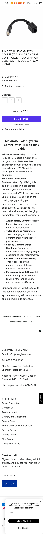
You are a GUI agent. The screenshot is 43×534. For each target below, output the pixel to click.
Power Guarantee (10, 403)
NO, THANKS (24, 528)
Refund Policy (9, 434)
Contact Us (7, 407)
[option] (21, 27)
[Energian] (18, 3)
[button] (21, 321)
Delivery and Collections (14, 416)
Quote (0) (41, 398)
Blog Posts (7, 439)
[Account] (35, 2)
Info (29, 2)
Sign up (9, 484)
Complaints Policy (11, 443)
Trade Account (9, 412)
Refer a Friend (9, 421)
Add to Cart (21, 111)
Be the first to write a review (21, 322)
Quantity (6, 95)
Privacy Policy (9, 430)
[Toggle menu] (2, 2)
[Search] (8, 2)
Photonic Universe (14, 86)
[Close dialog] (40, 501)
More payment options (21, 124)
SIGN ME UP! (24, 521)
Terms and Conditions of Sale (17, 425)
